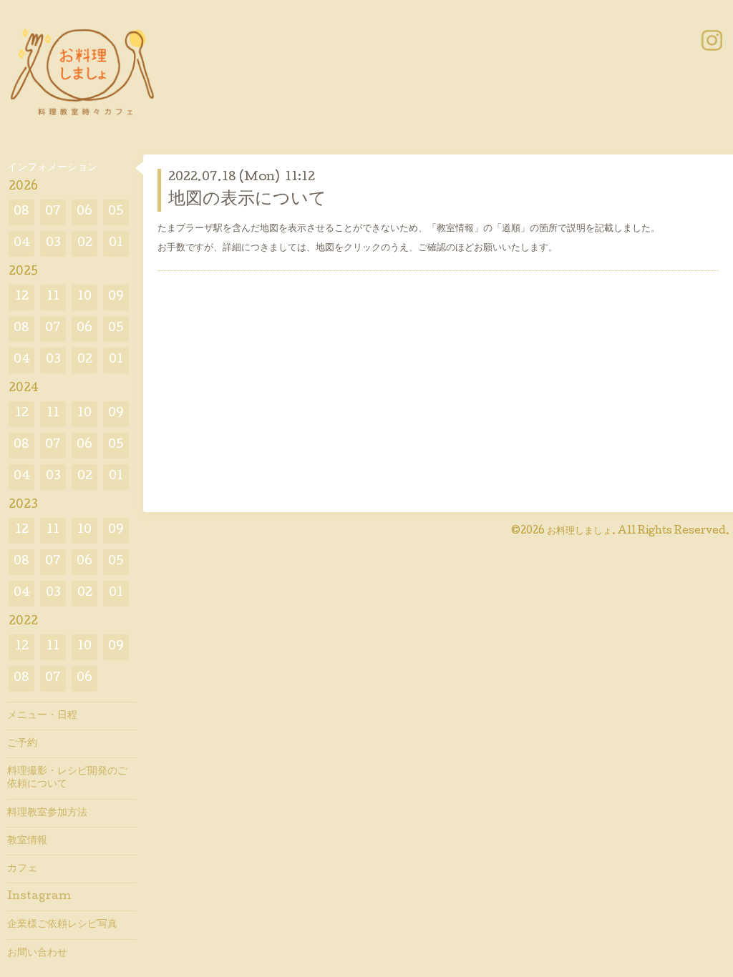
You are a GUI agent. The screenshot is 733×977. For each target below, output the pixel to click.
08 (21, 212)
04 (22, 243)
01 (116, 243)
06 (84, 212)
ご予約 (22, 744)
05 (116, 212)
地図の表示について (247, 200)
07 (53, 212)
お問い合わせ (37, 953)
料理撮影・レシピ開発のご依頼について (67, 778)
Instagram (39, 897)
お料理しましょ (579, 531)
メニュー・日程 (42, 716)
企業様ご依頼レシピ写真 (62, 925)
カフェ (22, 869)
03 (53, 243)
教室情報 (27, 841)
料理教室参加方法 (47, 813)
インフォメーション (52, 168)
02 (84, 243)
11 (53, 297)
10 (84, 297)
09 (116, 297)
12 (22, 297)
